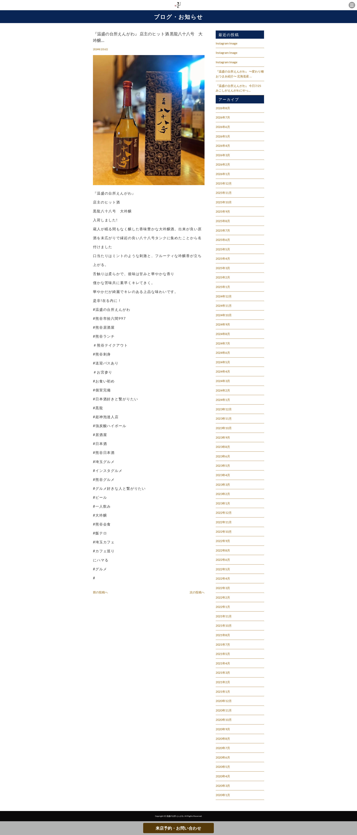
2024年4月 (223, 371)
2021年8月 (223, 635)
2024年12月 (224, 296)
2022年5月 (223, 569)
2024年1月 (223, 399)
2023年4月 (223, 475)
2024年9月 (223, 324)
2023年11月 (224, 418)
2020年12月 (224, 701)
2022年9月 (223, 541)
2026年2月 (223, 164)
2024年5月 (223, 362)
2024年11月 (224, 305)
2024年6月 (223, 352)
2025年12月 (224, 183)
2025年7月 (223, 230)
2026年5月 (223, 136)
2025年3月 (223, 268)
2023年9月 (223, 437)
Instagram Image (226, 43)
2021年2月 (223, 682)
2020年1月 (223, 795)
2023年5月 (223, 465)
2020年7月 (223, 748)
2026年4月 (223, 145)
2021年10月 (224, 625)
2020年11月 (224, 710)
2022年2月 (223, 597)
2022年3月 (223, 588)
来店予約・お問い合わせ (178, 828)
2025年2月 (223, 277)
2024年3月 (223, 381)
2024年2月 (223, 390)
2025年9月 (223, 211)
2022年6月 (223, 559)
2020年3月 (223, 785)
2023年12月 (224, 409)
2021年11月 (224, 616)
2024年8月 (223, 334)
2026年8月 (223, 108)
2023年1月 (223, 503)
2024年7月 (223, 343)
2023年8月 (223, 446)
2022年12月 (224, 512)
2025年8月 (223, 221)
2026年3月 (223, 155)
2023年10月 (224, 428)
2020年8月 (223, 738)
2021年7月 (223, 644)
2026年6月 (223, 127)
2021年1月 (223, 691)
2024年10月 (224, 315)
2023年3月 (223, 484)
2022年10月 (224, 531)
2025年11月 (224, 192)
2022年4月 (223, 578)
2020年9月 (223, 729)
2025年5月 (223, 249)
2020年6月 (223, 757)
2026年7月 (223, 117)
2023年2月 (223, 494)
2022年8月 (223, 550)
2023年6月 (223, 456)
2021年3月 (223, 672)
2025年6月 (223, 239)
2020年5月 (223, 766)
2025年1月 (223, 287)
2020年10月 (224, 719)
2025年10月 (224, 202)
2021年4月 (223, 663)
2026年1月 (223, 174)
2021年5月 (223, 654)
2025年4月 (223, 258)
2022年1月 (223, 606)
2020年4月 (223, 776)
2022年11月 (224, 522)
